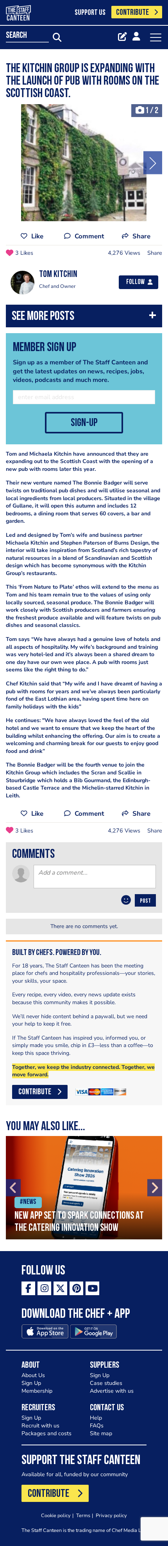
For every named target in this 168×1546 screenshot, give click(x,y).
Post (145, 901)
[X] (60, 1288)
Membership (36, 1391)
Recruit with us (40, 1425)
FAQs (97, 1425)
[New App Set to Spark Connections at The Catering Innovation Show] (84, 1187)
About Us (33, 1375)
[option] (84, 162)
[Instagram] (44, 1288)
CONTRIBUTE (132, 13)
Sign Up (31, 1383)
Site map (101, 1433)
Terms (83, 1515)
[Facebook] (28, 1288)
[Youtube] (92, 1288)
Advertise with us (112, 1391)
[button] (84, 318)
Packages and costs (46, 1433)
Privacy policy (111, 1515)
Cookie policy (56, 1515)
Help (96, 1418)
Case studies (106, 1383)
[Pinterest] (76, 1288)
